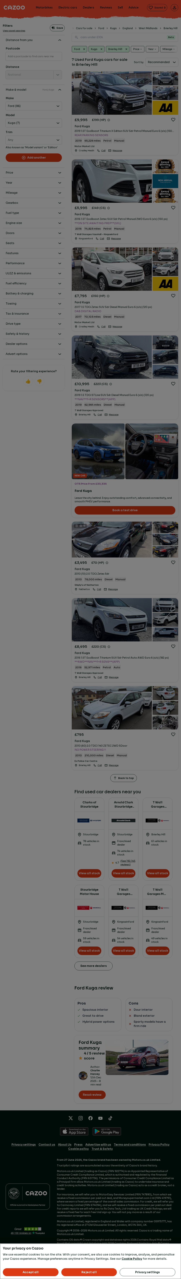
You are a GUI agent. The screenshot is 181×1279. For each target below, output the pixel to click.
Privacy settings (147, 1272)
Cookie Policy (132, 1259)
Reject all (89, 1272)
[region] (90, 1261)
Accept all (31, 1272)
